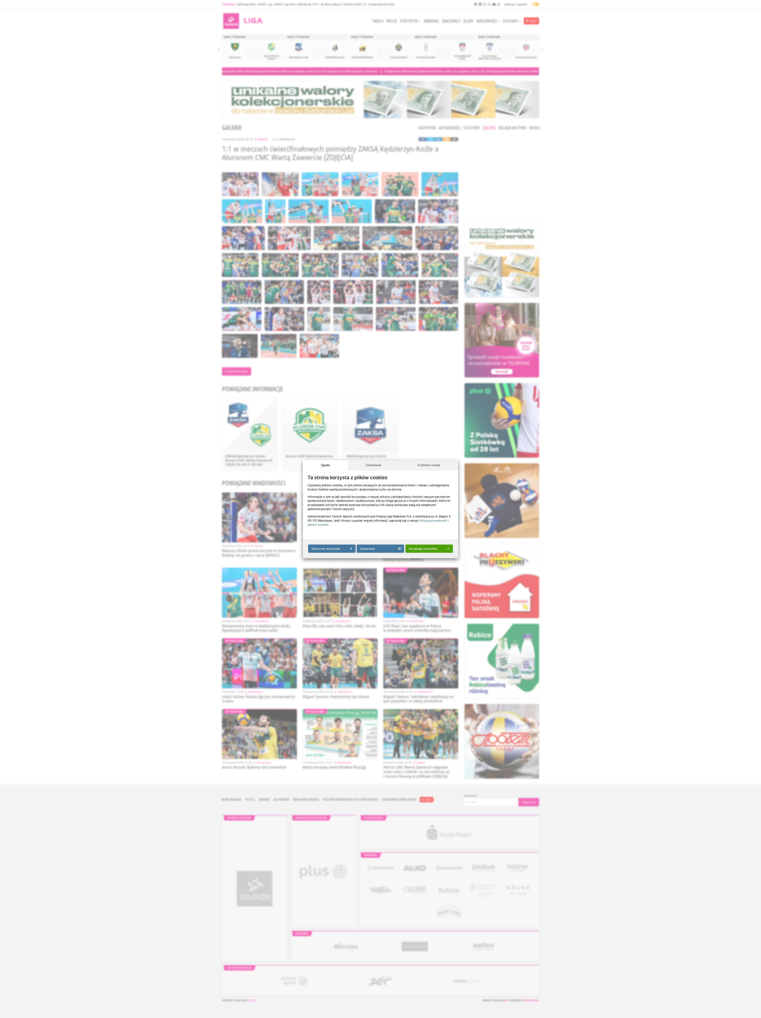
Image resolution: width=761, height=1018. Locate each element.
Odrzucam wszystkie (326, 548)
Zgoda (325, 465)
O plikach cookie (428, 465)
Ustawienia (373, 465)
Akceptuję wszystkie (423, 548)
